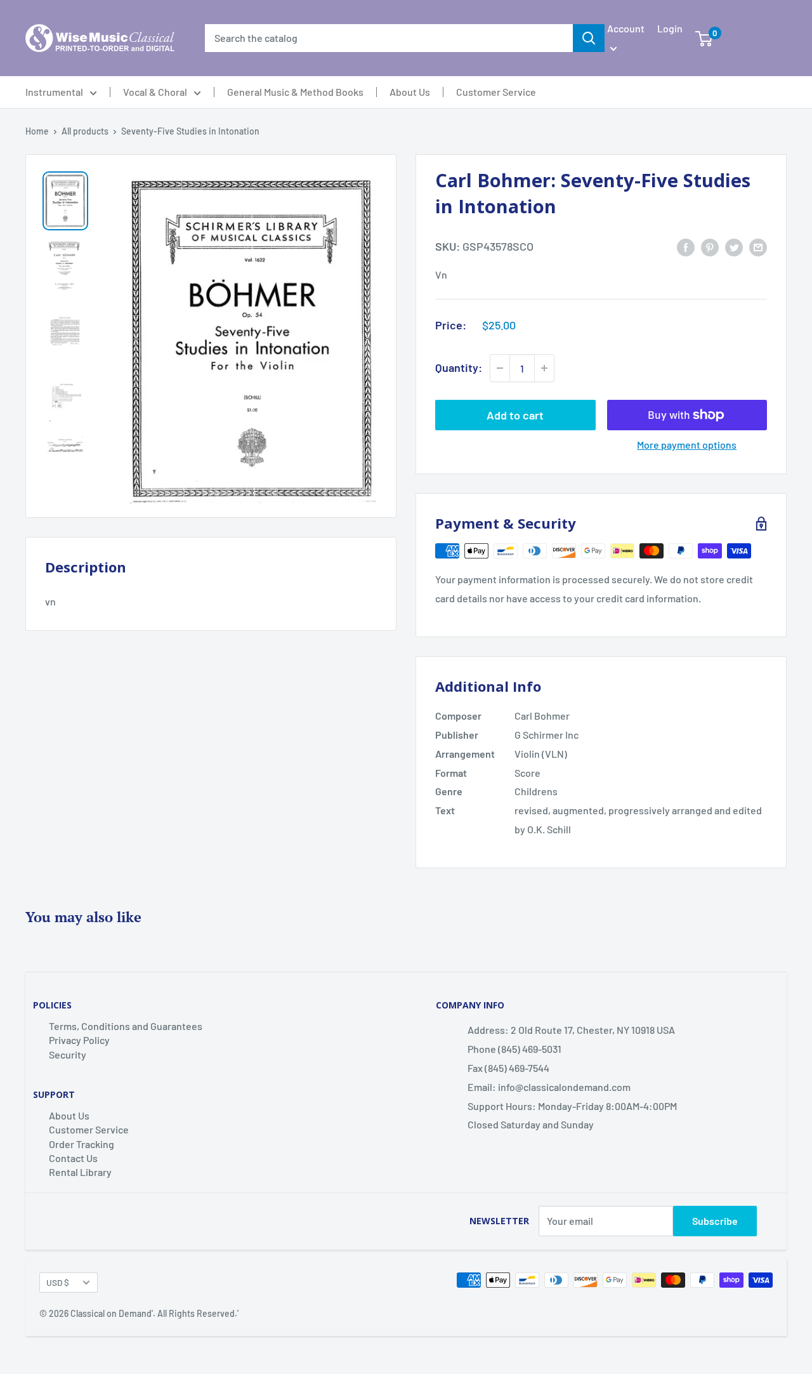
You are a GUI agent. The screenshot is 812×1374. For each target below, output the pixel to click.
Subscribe (715, 1221)
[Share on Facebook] (686, 246)
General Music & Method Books (295, 92)
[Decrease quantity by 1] (499, 368)
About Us (410, 92)
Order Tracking (81, 1144)
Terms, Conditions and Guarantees (125, 1026)
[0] (703, 38)
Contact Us (73, 1158)
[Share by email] (758, 246)
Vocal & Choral (155, 92)
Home (37, 131)
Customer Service (496, 92)
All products (85, 131)
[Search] (589, 38)
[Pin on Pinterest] (710, 246)
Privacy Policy (79, 1040)
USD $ (57, 1282)
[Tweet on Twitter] (734, 246)
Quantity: (458, 367)
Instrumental (54, 92)
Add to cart (515, 415)
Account (626, 28)
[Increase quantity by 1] (544, 368)
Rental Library (80, 1172)
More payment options (687, 445)
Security (67, 1054)
